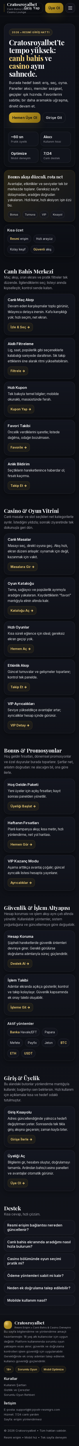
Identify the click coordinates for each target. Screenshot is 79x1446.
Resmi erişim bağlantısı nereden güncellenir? (34, 1227)
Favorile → (19, 447)
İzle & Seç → (20, 327)
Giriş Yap (32, 8)
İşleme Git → (20, 1007)
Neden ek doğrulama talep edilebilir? (38, 1288)
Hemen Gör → (21, 844)
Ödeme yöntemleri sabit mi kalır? (35, 1275)
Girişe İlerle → (21, 1139)
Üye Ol (54, 8)
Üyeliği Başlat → (23, 806)
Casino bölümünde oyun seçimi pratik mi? (34, 1261)
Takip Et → (19, 485)
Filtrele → (18, 371)
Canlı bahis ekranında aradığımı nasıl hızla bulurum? (39, 1244)
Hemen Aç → (21, 649)
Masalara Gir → (23, 567)
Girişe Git (54, 117)
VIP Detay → (20, 725)
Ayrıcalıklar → (21, 882)
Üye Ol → (18, 1183)
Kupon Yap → (21, 409)
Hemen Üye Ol (24, 117)
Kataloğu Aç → (22, 610)
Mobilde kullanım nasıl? (27, 1300)
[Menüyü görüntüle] (70, 8)
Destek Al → (20, 963)
